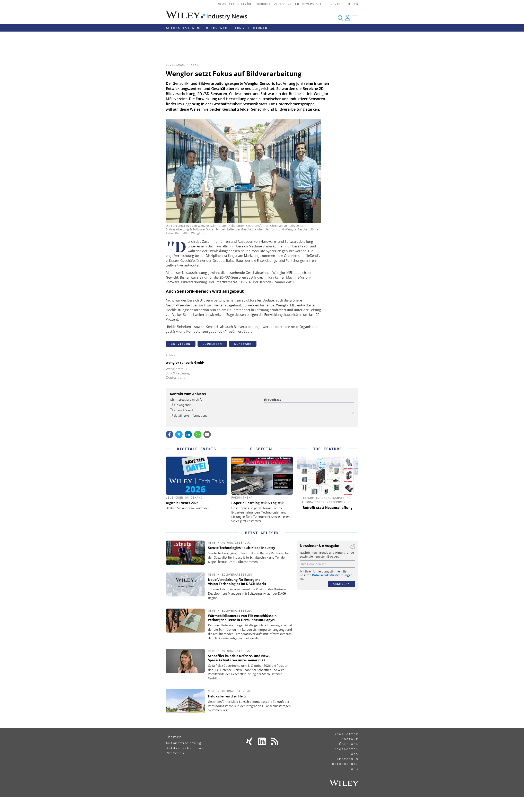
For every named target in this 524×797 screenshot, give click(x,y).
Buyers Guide (313, 4)
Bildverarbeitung (225, 28)
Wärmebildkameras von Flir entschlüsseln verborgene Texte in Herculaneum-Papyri (242, 617)
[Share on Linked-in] (188, 434)
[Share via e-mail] (207, 434)
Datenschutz (345, 764)
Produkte (263, 4)
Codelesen (212, 344)
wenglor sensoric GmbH (185, 362)
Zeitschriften (286, 4)
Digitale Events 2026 (182, 503)
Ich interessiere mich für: (187, 399)
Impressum (347, 759)
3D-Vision (180, 344)
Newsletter (346, 734)
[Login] (347, 18)
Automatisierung (184, 28)
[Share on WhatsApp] (197, 434)
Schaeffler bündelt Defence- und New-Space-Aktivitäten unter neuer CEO (239, 658)
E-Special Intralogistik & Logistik (257, 503)
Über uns (348, 744)
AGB (354, 769)
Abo (354, 754)
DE (350, 4)
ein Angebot (182, 405)
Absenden (341, 584)
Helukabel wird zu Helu (227, 696)
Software (242, 344)
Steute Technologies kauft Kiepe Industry (241, 547)
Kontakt (350, 739)
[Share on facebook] (169, 434)
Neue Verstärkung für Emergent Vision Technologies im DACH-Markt (237, 581)
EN (356, 4)
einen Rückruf (183, 410)
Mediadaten (346, 749)
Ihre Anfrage (272, 399)
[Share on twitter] (179, 434)
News (222, 4)
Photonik (258, 28)
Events (334, 4)
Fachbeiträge (240, 4)
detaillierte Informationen (191, 415)
